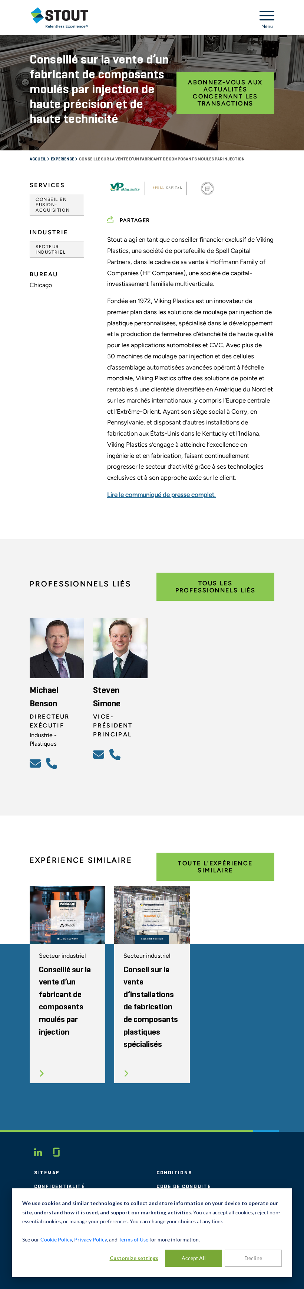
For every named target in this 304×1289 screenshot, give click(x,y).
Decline (253, 1258)
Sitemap (46, 1172)
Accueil (38, 159)
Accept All (194, 1258)
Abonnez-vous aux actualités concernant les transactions (225, 93)
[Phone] (52, 763)
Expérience (63, 159)
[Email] (36, 763)
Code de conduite (183, 1186)
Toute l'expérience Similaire (215, 867)
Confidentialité (59, 1186)
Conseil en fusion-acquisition (53, 205)
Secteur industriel (51, 249)
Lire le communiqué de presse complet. (161, 494)
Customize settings (134, 1258)
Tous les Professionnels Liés (215, 587)
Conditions (174, 1172)
